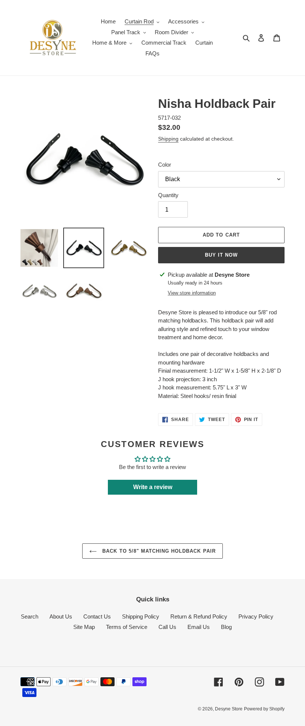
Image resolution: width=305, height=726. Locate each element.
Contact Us (97, 616)
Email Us (198, 627)
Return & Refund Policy (198, 616)
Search (29, 616)
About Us (60, 616)
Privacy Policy (255, 616)
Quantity (168, 195)
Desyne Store (229, 708)
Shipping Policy (140, 616)
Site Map (84, 627)
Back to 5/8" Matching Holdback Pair (157, 551)
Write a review (152, 487)
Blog (226, 627)
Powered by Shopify (264, 708)
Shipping (168, 139)
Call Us (167, 627)
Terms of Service (126, 627)
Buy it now (221, 255)
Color (164, 164)
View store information (192, 293)
